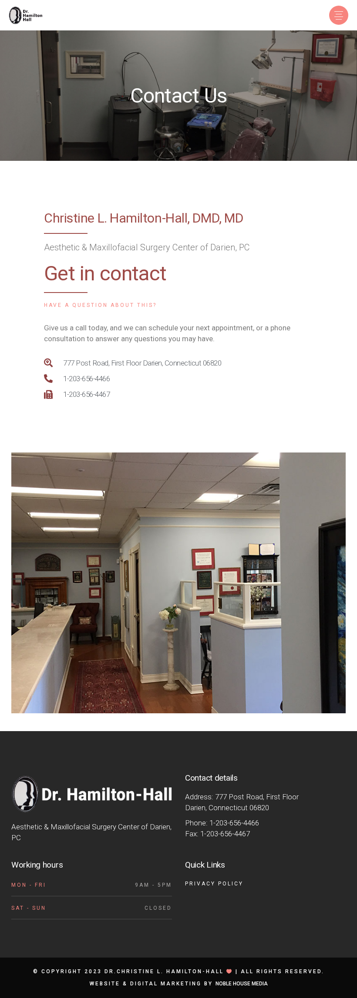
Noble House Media (242, 984)
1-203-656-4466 (234, 822)
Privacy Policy (214, 884)
